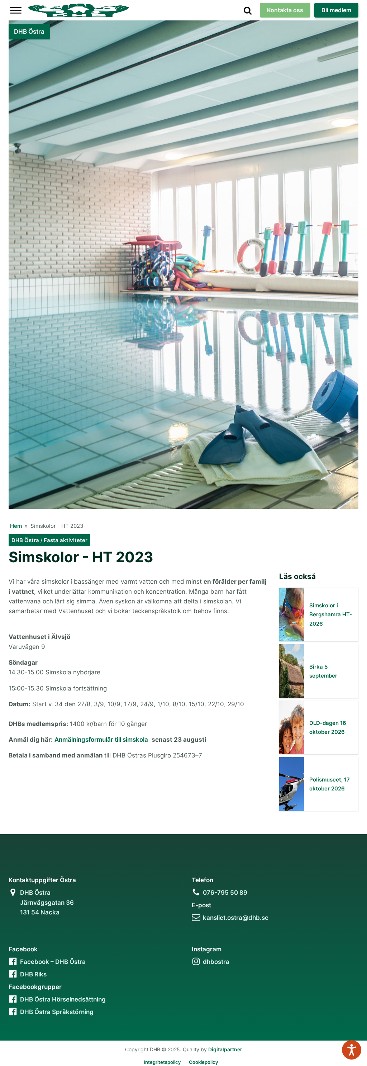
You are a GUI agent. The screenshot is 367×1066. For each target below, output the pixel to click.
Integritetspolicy (162, 1062)
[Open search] (247, 10)
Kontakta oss (285, 10)
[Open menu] (16, 10)
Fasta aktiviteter (65, 540)
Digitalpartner (225, 1049)
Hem (16, 525)
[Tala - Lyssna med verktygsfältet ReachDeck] (351, 1050)
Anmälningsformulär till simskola (101, 739)
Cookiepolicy (203, 1062)
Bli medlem (336, 10)
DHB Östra (25, 540)
